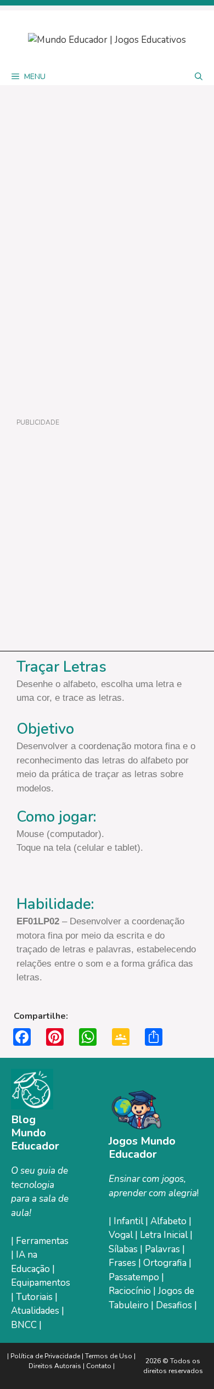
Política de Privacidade (45, 1356)
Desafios (174, 1305)
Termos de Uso (109, 1356)
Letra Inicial (165, 1235)
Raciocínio (131, 1291)
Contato (98, 1366)
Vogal (122, 1235)
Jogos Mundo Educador (142, 1148)
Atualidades (35, 1310)
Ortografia (166, 1263)
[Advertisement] (107, 535)
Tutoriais (34, 1297)
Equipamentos (40, 1282)
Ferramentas (42, 1241)
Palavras (163, 1249)
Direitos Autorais (55, 1366)
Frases (123, 1263)
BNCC (24, 1325)
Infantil (129, 1221)
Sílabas (124, 1249)
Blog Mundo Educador (35, 1132)
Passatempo (135, 1277)
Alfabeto (169, 1221)
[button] (198, 77)
